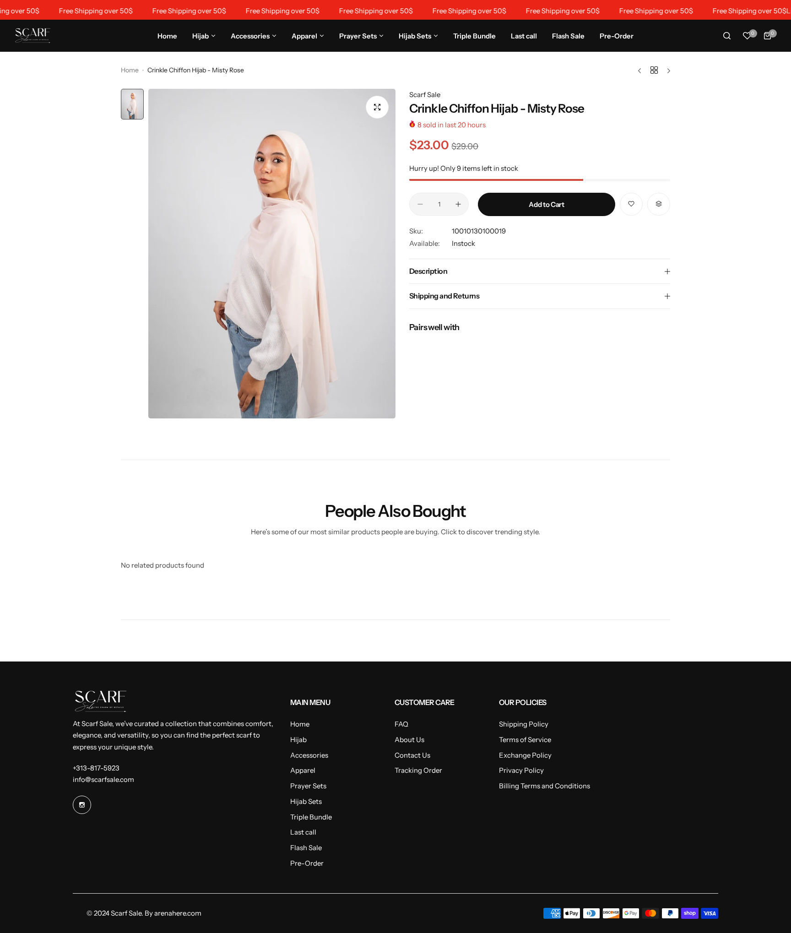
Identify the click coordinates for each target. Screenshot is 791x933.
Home (130, 70)
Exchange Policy (525, 755)
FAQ (401, 724)
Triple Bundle (311, 817)
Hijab (298, 739)
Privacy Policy (521, 770)
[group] (272, 253)
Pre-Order (307, 863)
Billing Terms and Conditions (544, 785)
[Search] (727, 36)
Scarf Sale (424, 94)
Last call (303, 832)
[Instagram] (82, 805)
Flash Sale (306, 847)
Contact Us (412, 755)
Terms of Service (525, 739)
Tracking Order (418, 770)
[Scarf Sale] (32, 35)
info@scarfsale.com (103, 779)
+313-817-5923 (96, 768)
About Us (409, 739)
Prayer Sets (308, 785)
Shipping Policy (523, 724)
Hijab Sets (306, 801)
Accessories (309, 755)
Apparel (302, 770)
